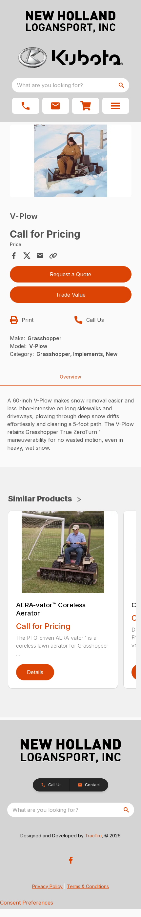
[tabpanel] (70, 162)
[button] (25, 106)
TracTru (93, 835)
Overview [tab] (70, 377)
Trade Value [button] (71, 294)
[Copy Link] (53, 256)
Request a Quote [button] (70, 274)
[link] (85, 106)
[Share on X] (27, 256)
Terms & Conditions (88, 886)
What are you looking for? (50, 85)
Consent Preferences (26, 902)
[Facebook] (71, 860)
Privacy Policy (47, 886)
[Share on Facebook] (14, 256)
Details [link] (35, 672)
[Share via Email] (40, 256)
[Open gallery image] (70, 161)
